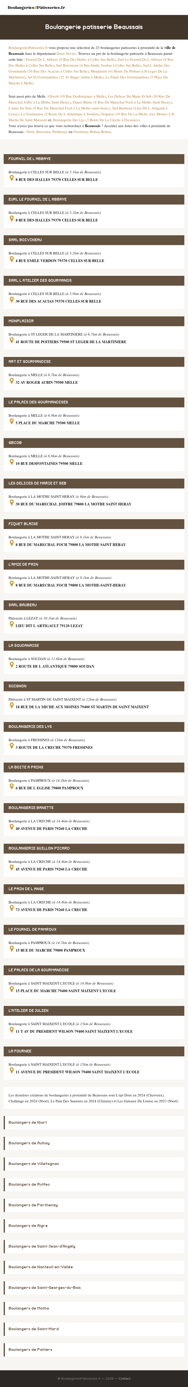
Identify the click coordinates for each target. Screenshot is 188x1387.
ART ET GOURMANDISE (30, 362)
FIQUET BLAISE (23, 524)
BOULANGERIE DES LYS (30, 727)
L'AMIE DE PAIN (23, 564)
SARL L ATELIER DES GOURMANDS (40, 280)
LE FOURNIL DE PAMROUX (33, 929)
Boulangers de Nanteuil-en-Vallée (41, 1267)
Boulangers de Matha (29, 1308)
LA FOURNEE (20, 1051)
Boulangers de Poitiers (30, 1350)
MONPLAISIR (21, 321)
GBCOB (15, 443)
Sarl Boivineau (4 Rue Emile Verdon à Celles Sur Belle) (98, 65)
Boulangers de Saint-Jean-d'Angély (42, 1246)
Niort (30, 131)
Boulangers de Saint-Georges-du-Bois (45, 1288)
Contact (124, 1378)
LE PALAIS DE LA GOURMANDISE (39, 970)
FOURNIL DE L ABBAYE (30, 159)
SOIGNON (17, 686)
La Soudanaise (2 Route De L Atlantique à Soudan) (60, 113)
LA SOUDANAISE (24, 646)
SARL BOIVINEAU (25, 240)
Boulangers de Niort (28, 1122)
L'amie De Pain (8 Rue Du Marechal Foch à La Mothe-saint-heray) (59, 107)
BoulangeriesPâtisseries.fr (36, 7)
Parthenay (60, 131)
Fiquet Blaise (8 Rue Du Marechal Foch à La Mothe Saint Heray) (122, 102)
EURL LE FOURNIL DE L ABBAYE (38, 199)
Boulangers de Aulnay (29, 1143)
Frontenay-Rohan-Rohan (92, 131)
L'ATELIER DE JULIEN (28, 1011)
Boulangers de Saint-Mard (34, 1329)
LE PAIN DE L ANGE (26, 889)
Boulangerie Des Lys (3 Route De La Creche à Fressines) (96, 119)
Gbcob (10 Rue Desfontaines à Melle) (77, 96)
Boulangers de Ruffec (29, 1184)
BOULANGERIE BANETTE (31, 808)
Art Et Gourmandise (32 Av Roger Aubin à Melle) (65, 76)
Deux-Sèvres (66, 53)
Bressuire (43, 131)
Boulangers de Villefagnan (34, 1164)
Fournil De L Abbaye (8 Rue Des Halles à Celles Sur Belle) (71, 59)
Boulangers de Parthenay (33, 1205)
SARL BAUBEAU (23, 605)
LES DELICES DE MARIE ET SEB (37, 483)
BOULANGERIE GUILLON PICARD (39, 848)
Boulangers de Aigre (28, 1226)
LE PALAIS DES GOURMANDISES (38, 402)
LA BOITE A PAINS (26, 767)
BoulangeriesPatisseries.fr (28, 47)
